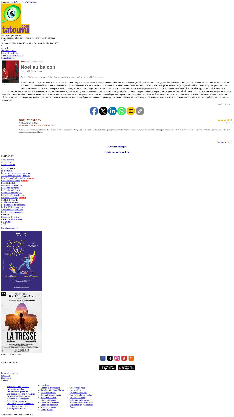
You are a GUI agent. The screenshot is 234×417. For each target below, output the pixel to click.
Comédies (45, 385)
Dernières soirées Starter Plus (13, 178)
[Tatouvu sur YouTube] (123, 360)
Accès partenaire (8, 164)
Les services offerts (9, 53)
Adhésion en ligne (117, 146)
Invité (24, 2)
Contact (4, 380)
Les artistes (6, 222)
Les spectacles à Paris (16, 389)
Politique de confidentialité (81, 402)
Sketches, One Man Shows (52, 390)
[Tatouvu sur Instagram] (116, 360)
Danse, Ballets (47, 409)
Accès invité (6, 162)
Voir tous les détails (224, 142)
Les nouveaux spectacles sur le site (16, 173)
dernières (26, 175)
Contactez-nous (7, 58)
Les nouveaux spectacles (17, 391)
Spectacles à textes (48, 397)
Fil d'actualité (6, 171)
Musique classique (48, 407)
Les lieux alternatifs (9, 197)
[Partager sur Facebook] (94, 111)
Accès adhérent (7, 160)
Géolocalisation (17, 195)
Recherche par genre (10, 188)
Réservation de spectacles (18, 386)
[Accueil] (11, 23)
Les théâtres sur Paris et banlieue (21, 394)
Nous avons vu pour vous (12, 209)
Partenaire (32, 2)
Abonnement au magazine (18, 399)
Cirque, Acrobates (48, 400)
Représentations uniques (11, 192)
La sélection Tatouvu (10, 202)
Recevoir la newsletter (10, 180)
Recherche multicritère (10, 190)
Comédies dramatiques (50, 388)
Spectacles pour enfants (51, 395)
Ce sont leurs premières (11, 175)
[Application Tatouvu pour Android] (126, 370)
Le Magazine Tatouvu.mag (18, 396)
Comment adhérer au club (12, 55)
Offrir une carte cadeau (117, 152)
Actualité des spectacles (17, 401)
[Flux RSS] (130, 360)
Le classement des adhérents (13, 205)
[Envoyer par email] (130, 111)
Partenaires (5, 375)
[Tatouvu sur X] (109, 360)
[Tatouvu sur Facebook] (102, 360)
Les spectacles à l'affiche (11, 185)
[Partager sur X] (103, 111)
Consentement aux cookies (81, 405)
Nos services (75, 390)
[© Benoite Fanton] (10, 82)
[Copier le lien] (140, 111)
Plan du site (6, 378)
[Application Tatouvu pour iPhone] (107, 370)
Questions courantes (9, 228)
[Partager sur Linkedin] (112, 111)
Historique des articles (10, 217)
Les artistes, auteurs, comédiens (20, 403)
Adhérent (16, 2)
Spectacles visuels (48, 392)
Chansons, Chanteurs (50, 402)
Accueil (4, 48)
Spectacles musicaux (49, 405)
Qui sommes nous (8, 50)
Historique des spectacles (11, 219)
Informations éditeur (9, 373)
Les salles (5, 195)
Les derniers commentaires (12, 212)
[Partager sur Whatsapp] (121, 111)
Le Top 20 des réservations (12, 207)
